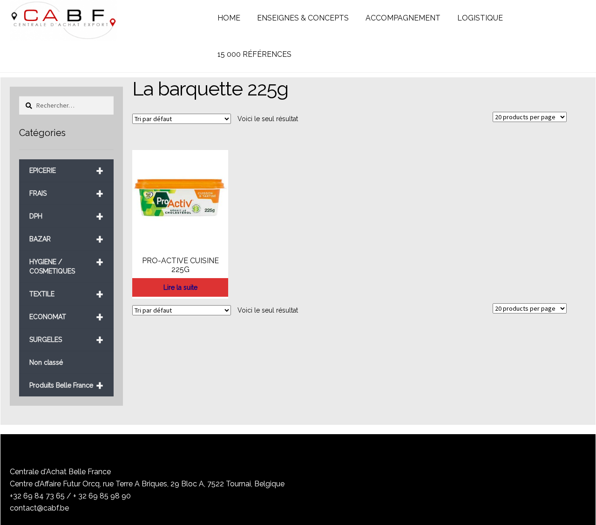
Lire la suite (180, 287)
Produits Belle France (66, 385)
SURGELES (66, 340)
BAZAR (66, 239)
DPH (66, 216)
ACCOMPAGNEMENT (403, 18)
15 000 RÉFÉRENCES (254, 54)
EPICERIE (66, 171)
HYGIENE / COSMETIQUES (66, 263)
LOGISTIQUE (480, 18)
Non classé (46, 362)
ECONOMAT (66, 317)
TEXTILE (66, 294)
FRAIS (66, 194)
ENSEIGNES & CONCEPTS (303, 18)
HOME (228, 18)
